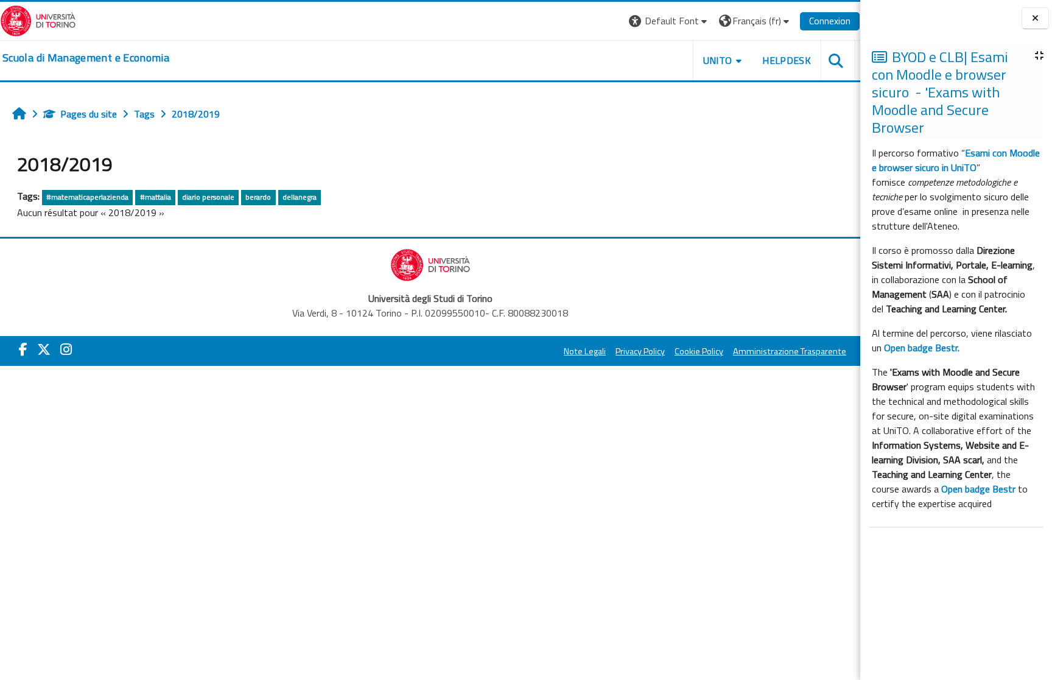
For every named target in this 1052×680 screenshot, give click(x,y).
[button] (669, 21)
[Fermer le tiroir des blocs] (1035, 18)
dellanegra (299, 197)
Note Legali (585, 351)
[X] (43, 349)
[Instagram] (66, 349)
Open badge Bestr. (921, 347)
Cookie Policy (699, 351)
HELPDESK (786, 60)
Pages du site (88, 114)
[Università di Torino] (38, 19)
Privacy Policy (640, 351)
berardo (258, 197)
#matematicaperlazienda (87, 197)
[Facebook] (23, 349)
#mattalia (155, 197)
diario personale (208, 197)
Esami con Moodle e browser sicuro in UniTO (956, 160)
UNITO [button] (717, 60)
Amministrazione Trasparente (789, 351)
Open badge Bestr (978, 489)
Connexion (829, 20)
